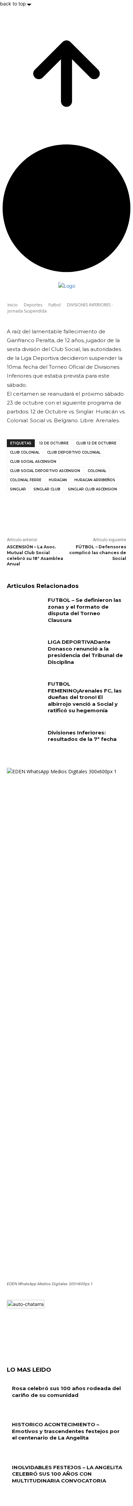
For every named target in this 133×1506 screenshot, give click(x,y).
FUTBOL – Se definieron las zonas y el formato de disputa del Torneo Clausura (84, 610)
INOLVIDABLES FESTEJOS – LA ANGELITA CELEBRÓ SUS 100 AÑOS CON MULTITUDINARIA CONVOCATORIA (67, 1474)
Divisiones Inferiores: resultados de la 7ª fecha (82, 736)
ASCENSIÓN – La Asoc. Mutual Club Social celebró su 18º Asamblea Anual (35, 555)
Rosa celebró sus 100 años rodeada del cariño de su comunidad (66, 1391)
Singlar (18, 489)
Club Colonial (25, 452)
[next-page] (12, 1493)
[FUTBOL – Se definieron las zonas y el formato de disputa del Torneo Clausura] (25, 609)
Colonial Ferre (25, 480)
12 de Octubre (54, 443)
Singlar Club (46, 489)
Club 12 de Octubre (96, 443)
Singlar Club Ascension (92, 489)
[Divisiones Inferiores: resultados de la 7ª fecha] (25, 742)
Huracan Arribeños (94, 480)
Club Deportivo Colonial (74, 452)
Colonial (97, 471)
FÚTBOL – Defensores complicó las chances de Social (97, 552)
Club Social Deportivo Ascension (45, 471)
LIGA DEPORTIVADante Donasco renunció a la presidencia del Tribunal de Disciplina (85, 652)
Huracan (58, 480)
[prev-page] (9, 1493)
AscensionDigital (44, 301)
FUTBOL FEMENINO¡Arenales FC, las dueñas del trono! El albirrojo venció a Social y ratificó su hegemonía (85, 697)
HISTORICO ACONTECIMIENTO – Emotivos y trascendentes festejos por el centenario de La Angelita (66, 1431)
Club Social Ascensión (33, 461)
